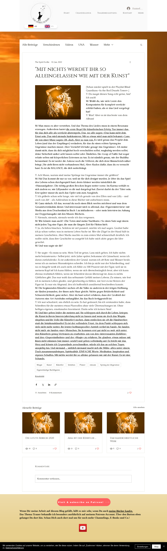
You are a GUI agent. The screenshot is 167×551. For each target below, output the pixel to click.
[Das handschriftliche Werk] (125, 422)
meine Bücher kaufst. (121, 510)
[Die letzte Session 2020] (41, 422)
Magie (39, 365)
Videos (69, 44)
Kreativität (39, 376)
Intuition (71, 365)
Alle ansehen (139, 407)
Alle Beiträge (30, 44)
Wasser (94, 44)
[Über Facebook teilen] (36, 384)
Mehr (107, 44)
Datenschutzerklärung (15, 547)
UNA (81, 44)
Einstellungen (142, 546)
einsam (93, 365)
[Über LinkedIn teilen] (49, 384)
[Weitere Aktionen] (130, 62)
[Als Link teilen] (55, 384)
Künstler (60, 365)
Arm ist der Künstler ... (82, 438)
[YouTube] (83, 528)
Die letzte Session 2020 (39, 438)
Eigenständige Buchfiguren (48, 370)
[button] (141, 45)
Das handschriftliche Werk (124, 440)
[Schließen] (163, 546)
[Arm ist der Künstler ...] (83, 422)
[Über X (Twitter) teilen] (42, 384)
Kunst (49, 365)
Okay (156, 546)
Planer (82, 365)
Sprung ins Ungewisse (109, 365)
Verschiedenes (51, 44)
